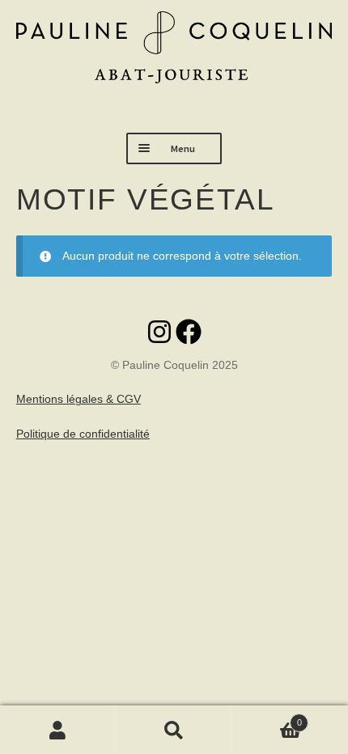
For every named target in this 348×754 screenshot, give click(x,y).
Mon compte (58, 730)
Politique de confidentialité (83, 433)
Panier (267, 718)
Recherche (173, 730)
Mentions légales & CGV (78, 398)
